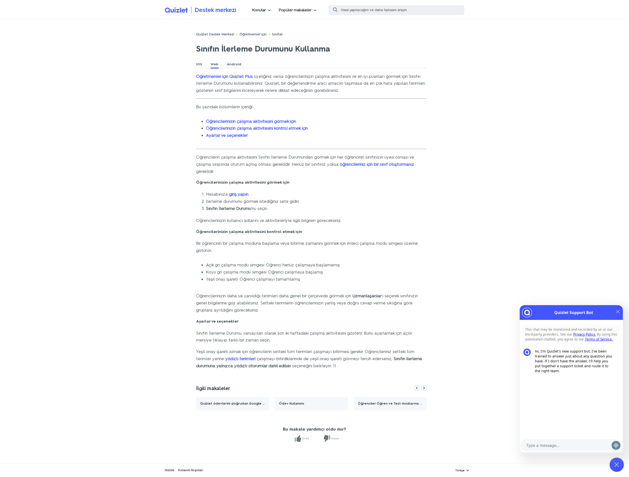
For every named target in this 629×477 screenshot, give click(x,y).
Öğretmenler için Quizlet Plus (224, 76)
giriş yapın (238, 194)
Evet (305, 438)
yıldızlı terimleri (240, 358)
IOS (199, 64)
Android (234, 64)
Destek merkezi (215, 10)
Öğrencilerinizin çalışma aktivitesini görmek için (251, 121)
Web (214, 64)
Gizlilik (169, 470)
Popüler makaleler (295, 10)
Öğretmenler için (253, 34)
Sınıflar (277, 34)
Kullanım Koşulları (190, 470)
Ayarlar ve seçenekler (227, 135)
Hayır (335, 438)
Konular (259, 10)
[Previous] (417, 388)
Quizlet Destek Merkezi (215, 34)
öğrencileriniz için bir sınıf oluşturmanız (377, 164)
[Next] (424, 388)
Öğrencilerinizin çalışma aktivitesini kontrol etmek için (257, 128)
